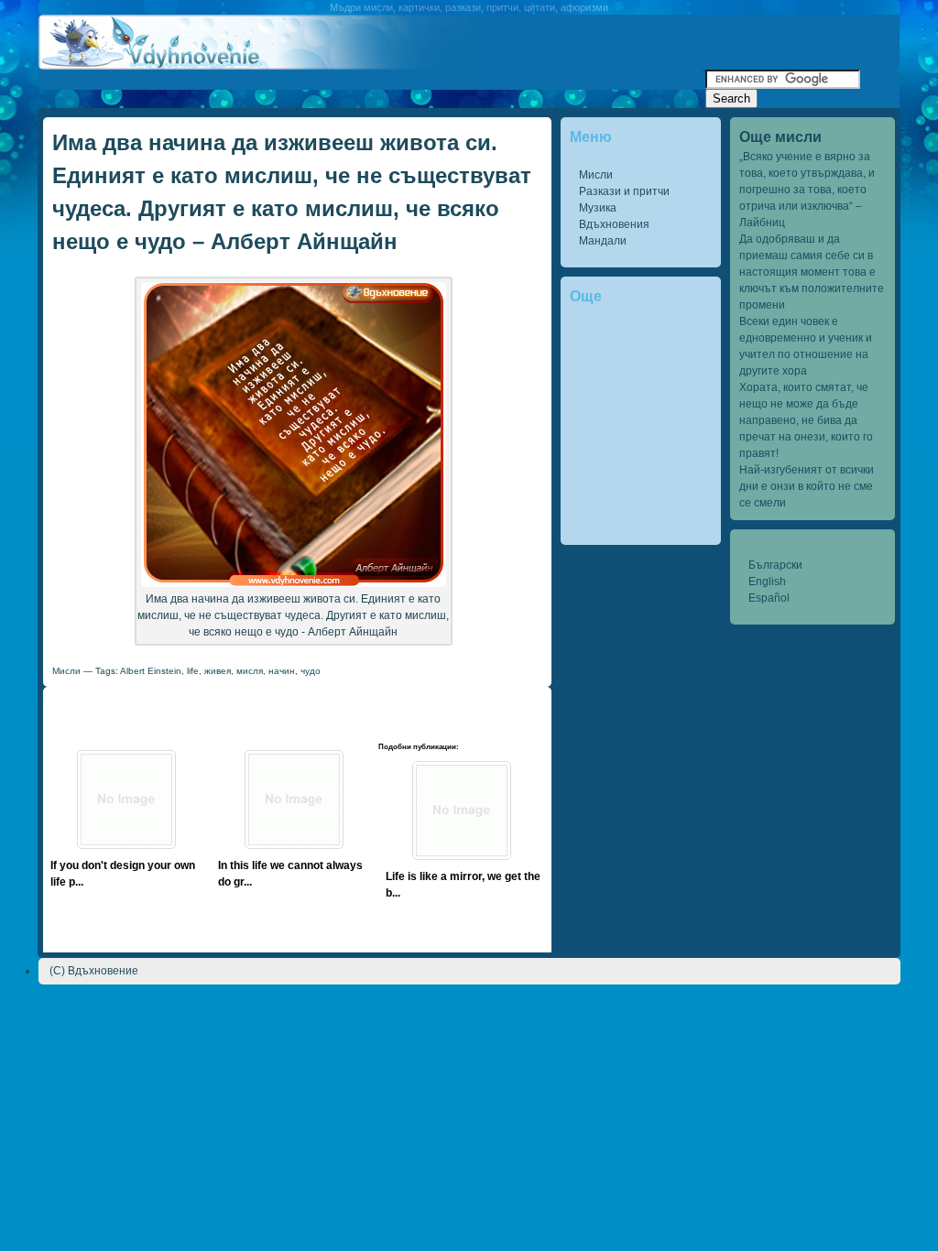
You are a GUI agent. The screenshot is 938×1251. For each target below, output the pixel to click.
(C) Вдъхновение (93, 970)
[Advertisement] (371, 76)
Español (769, 598)
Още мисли (780, 137)
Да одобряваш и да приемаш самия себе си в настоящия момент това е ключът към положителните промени (811, 272)
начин (281, 671)
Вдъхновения (614, 224)
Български (775, 565)
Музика (597, 207)
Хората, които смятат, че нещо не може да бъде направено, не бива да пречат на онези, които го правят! (806, 420)
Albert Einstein (150, 671)
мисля (249, 671)
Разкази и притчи (624, 191)
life (193, 671)
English (767, 581)
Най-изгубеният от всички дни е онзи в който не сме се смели (806, 486)
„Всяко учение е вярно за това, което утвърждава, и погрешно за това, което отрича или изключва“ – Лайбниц (807, 189)
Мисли (596, 175)
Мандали (603, 240)
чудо (310, 671)
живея (217, 671)
